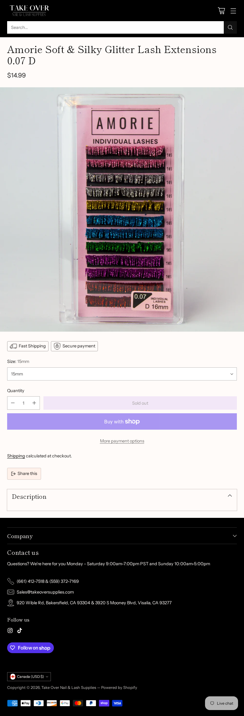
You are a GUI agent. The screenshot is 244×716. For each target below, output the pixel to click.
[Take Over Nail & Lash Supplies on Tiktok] (19, 631)
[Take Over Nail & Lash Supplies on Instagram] (10, 631)
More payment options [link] (122, 441)
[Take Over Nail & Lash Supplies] (29, 10)
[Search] (230, 27)
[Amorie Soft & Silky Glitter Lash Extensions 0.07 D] (122, 209)
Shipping (16, 456)
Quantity (15, 390)
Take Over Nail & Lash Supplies (68, 687)
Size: (18, 361)
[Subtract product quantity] (12, 403)
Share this (27, 473)
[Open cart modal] (221, 10)
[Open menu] (233, 10)
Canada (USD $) (30, 676)
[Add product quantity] (34, 403)
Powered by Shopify (119, 687)
